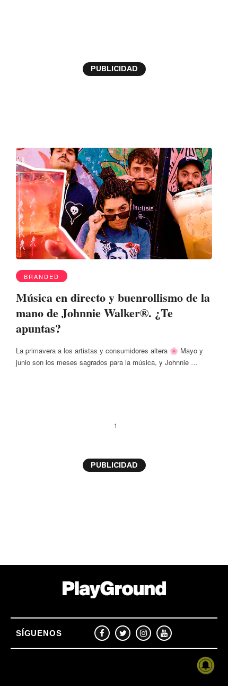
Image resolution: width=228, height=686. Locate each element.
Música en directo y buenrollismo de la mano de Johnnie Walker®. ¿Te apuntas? (113, 312)
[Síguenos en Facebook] (102, 633)
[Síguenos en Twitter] (122, 633)
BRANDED (41, 276)
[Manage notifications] (205, 665)
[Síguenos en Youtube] (164, 633)
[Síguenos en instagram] (143, 633)
